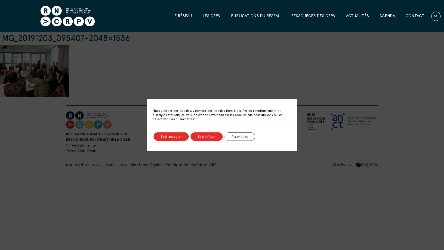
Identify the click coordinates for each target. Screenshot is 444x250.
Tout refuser (206, 136)
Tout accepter (171, 136)
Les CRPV (211, 15)
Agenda (387, 15)
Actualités (357, 15)
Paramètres (239, 136)
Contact (415, 15)
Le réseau (182, 15)
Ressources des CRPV (313, 15)
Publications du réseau (256, 15)
